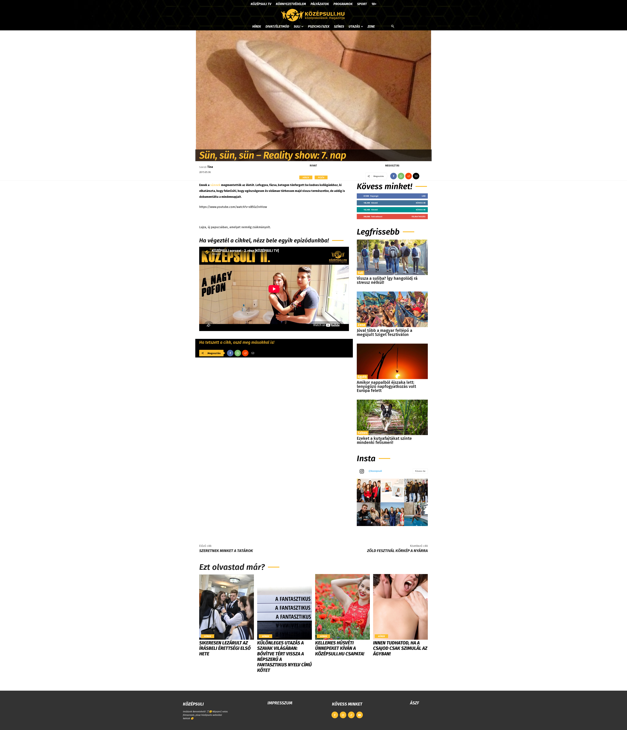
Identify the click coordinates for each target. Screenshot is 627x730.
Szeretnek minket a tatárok (226, 550)
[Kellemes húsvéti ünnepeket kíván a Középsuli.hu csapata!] (342, 607)
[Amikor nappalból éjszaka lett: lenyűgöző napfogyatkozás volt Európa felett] (392, 361)
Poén (321, 177)
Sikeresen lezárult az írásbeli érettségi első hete (225, 648)
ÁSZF (414, 703)
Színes (363, 433)
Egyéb (362, 377)
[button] (392, 26)
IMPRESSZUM (279, 703)
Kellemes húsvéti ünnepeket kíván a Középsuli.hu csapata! (339, 648)
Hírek (306, 177)
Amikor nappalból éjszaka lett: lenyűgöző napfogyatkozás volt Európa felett (386, 386)
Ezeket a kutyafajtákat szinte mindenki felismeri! (384, 440)
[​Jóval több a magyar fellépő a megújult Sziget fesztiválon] (392, 309)
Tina (210, 167)
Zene (361, 325)
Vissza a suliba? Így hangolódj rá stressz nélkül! (387, 280)
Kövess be (421, 203)
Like (424, 196)
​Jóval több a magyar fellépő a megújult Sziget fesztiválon (384, 332)
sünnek (215, 185)
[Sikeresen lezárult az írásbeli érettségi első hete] (226, 607)
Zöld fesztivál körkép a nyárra (397, 550)
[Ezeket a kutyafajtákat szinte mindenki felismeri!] (392, 417)
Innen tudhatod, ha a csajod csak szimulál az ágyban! (400, 648)
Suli (360, 273)
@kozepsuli (375, 471)
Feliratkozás (419, 216)
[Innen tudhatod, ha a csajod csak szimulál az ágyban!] (400, 607)
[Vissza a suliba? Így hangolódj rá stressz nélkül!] (392, 257)
